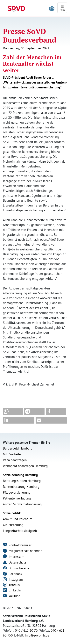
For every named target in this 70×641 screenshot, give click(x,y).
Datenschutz (17, 562)
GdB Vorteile (12, 454)
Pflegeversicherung (16, 492)
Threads (14, 585)
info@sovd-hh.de (37, 635)
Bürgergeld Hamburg (17, 448)
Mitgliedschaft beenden (25, 551)
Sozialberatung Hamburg (20, 475)
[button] (13, 411)
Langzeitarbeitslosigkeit (20, 531)
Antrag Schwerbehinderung (22, 504)
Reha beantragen (15, 460)
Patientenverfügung (17, 498)
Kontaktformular (20, 545)
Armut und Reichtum (17, 519)
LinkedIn (14, 590)
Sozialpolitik (12, 513)
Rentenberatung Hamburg (21, 486)
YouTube (14, 596)
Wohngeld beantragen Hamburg (25, 466)
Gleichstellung (13, 525)
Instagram (15, 579)
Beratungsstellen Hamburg (22, 481)
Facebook (15, 574)
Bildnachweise (18, 568)
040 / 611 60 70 (26, 630)
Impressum (16, 557)
